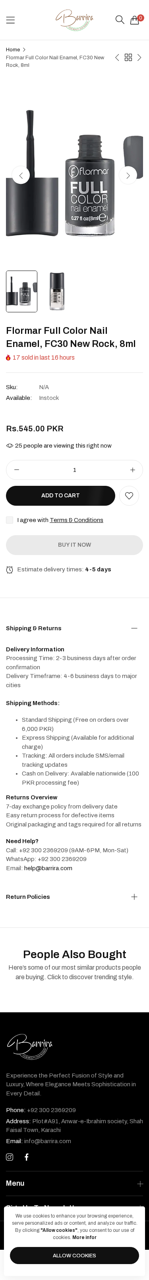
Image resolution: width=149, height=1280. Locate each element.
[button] (128, 175)
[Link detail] (9, 1157)
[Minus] (16, 470)
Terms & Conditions (76, 520)
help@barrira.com (48, 868)
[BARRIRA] (75, 20)
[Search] (120, 20)
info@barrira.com (38, 1141)
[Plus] (132, 470)
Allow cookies (74, 1256)
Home (13, 50)
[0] (134, 20)
